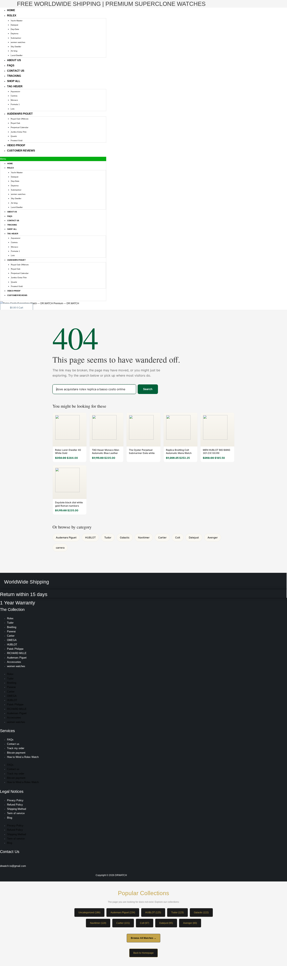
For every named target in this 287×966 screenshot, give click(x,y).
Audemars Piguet (20, 113)
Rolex (11, 15)
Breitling (11, 627)
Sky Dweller (16, 46)
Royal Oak (15, 123)
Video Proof (16, 145)
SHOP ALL (13, 81)
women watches (18, 42)
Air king (14, 51)
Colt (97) (144, 923)
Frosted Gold (16, 140)
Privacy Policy (15, 800)
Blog (9, 817)
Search (147, 389)
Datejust (14, 25)
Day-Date (15, 29)
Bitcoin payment (16, 752)
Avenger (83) (190, 923)
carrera (60, 547)
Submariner (16, 38)
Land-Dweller (16, 55)
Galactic (124, 537)
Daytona (14, 33)
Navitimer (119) (98, 923)
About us (14, 60)
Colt (177, 537)
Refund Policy (15, 804)
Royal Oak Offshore (20, 119)
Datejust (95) (166, 923)
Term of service (16, 813)
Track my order (15, 748)
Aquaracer (15, 91)
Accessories (14, 661)
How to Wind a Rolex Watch (23, 757)
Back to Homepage (143, 953)
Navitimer (144, 537)
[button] (53, 159)
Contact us (15, 70)
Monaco (14, 100)
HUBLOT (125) (153, 912)
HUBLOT (90, 537)
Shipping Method (16, 808)
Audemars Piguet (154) (123, 912)
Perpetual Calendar (19, 127)
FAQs (10, 65)
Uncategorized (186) (89, 912)
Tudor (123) (177, 912)
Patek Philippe (15, 648)
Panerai (11, 631)
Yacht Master (16, 21)
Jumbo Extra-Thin (19, 132)
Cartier (162, 537)
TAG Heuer (14, 86)
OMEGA (12, 640)
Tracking (14, 75)
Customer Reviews (21, 150)
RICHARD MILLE (17, 653)
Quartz (14, 136)
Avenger (213, 537)
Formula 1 (15, 104)
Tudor (107, 537)
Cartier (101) (123, 923)
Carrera (14, 96)
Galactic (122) (201, 912)
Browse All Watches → (143, 938)
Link (12, 109)
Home (11, 10)
